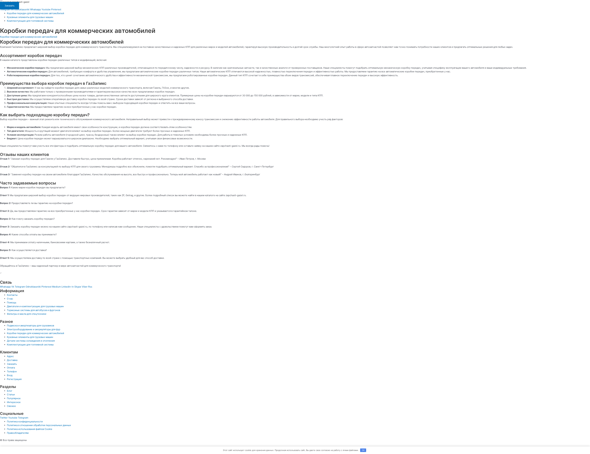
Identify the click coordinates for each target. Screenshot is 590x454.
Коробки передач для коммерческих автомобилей (35, 13)
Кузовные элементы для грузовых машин (30, 17)
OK (363, 450)
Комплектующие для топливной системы (30, 20)
